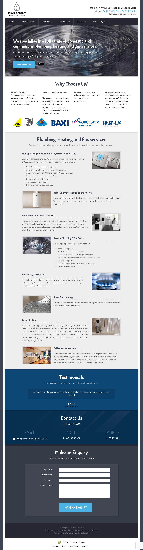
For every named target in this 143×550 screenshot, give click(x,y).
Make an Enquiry (99, 21)
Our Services (47, 21)
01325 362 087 (112, 11)
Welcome (12, 21)
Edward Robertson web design (78, 546)
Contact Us (81, 21)
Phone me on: (48, 475)
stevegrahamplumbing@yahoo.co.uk (31, 438)
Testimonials (64, 21)
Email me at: (49, 480)
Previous (17, 396)
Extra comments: (47, 485)
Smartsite (55, 546)
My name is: (49, 469)
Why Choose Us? (28, 21)
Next (125, 396)
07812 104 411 (130, 11)
